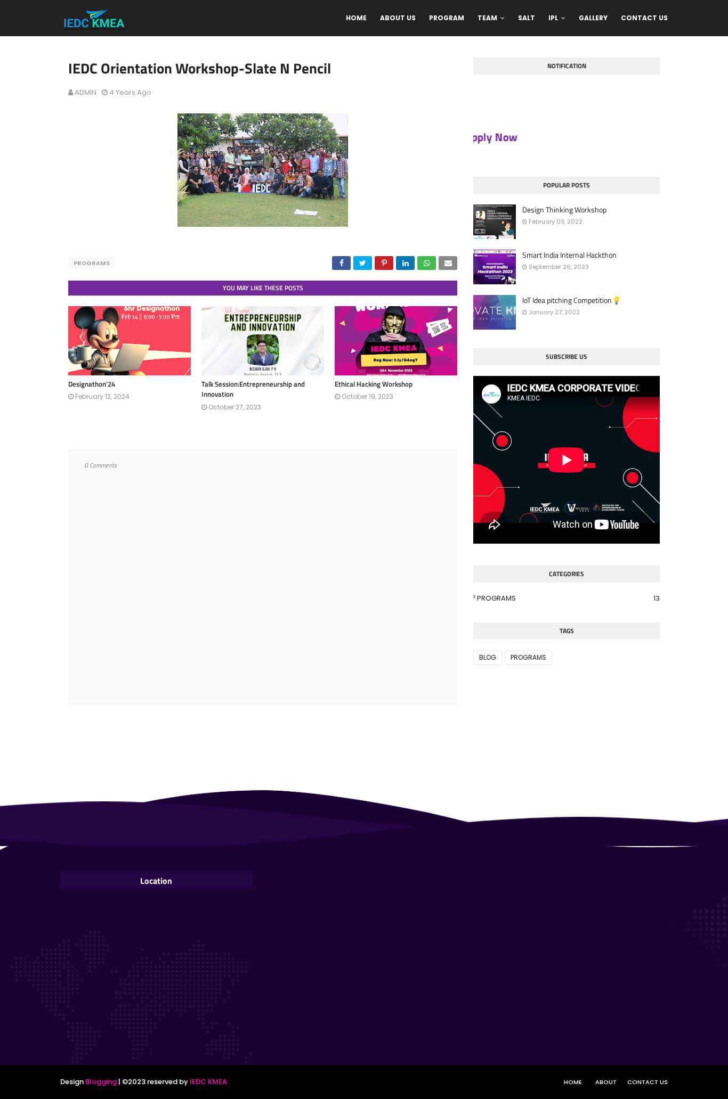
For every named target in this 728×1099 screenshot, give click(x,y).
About (606, 1082)
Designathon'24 (91, 384)
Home (573, 1082)
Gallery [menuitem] (593, 17)
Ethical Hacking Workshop (373, 384)
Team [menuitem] (487, 17)
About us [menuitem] (398, 17)
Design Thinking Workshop (564, 209)
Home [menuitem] (356, 17)
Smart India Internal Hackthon (569, 255)
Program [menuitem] (446, 17)
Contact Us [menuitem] (644, 17)
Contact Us (647, 1082)
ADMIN (85, 92)
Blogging (101, 1082)
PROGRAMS (92, 263)
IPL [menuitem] (553, 17)
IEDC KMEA (207, 1082)
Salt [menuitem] (526, 17)
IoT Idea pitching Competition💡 (571, 300)
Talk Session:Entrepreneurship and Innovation (253, 389)
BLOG (487, 657)
